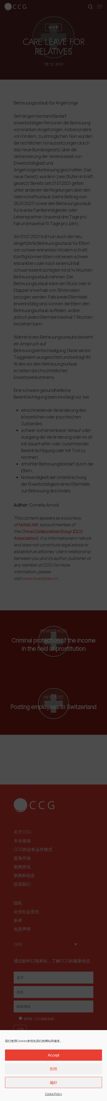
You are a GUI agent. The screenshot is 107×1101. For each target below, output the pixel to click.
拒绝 (53, 1069)
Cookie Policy (53, 1094)
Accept (53, 1055)
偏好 (53, 1082)
